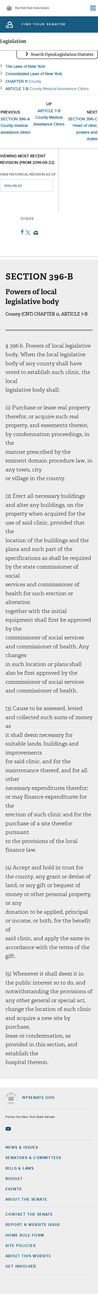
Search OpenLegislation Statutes (62, 54)
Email (34, 232)
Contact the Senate (29, 1214)
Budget (14, 1179)
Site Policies (20, 1246)
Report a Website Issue (32, 1225)
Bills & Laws (19, 1168)
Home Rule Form (24, 1235)
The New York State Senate (32, 8)
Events (13, 1189)
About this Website (28, 1256)
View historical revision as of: (28, 174)
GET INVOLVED (20, 1266)
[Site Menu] (92, 8)
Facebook (21, 231)
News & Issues (21, 1147)
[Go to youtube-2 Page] (8, 1129)
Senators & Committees (33, 1158)
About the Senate (26, 1199)
